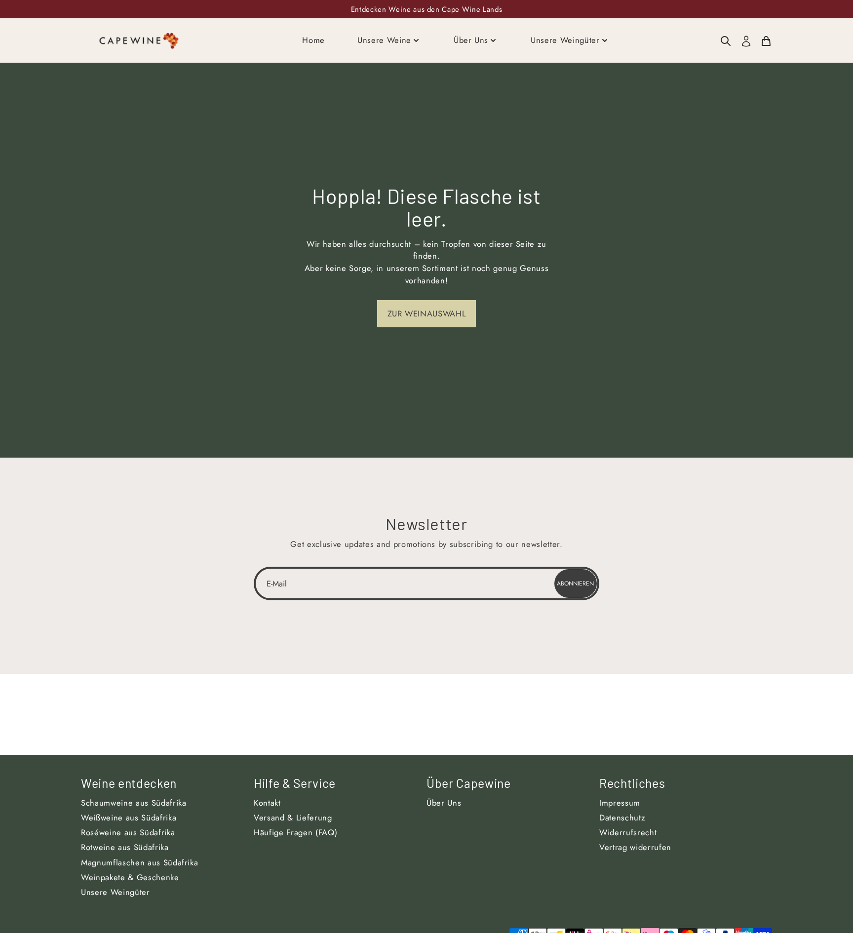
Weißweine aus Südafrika (128, 817)
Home (313, 40)
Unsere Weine (384, 40)
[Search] (726, 40)
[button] (426, 313)
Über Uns (471, 40)
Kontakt (267, 803)
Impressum (619, 803)
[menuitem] (725, 40)
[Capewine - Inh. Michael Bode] (139, 40)
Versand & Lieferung (293, 817)
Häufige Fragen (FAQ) (295, 832)
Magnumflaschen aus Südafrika (139, 862)
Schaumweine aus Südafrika (134, 803)
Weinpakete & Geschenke (130, 877)
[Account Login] (746, 40)
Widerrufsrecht (628, 832)
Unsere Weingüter (565, 40)
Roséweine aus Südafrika (128, 832)
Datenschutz (622, 817)
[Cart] (766, 40)
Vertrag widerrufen (635, 847)
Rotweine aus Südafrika (125, 847)
